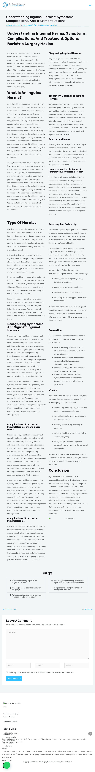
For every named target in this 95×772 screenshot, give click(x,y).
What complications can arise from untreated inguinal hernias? (26, 596)
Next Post (87, 609)
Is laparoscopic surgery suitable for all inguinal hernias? (68, 589)
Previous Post (9, 609)
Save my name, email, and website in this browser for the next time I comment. (41, 672)
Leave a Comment (13, 25)
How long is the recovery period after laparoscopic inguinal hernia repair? (69, 582)
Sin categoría (27, 25)
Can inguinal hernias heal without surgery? (26, 589)
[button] (26, 581)
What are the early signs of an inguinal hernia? (24, 582)
